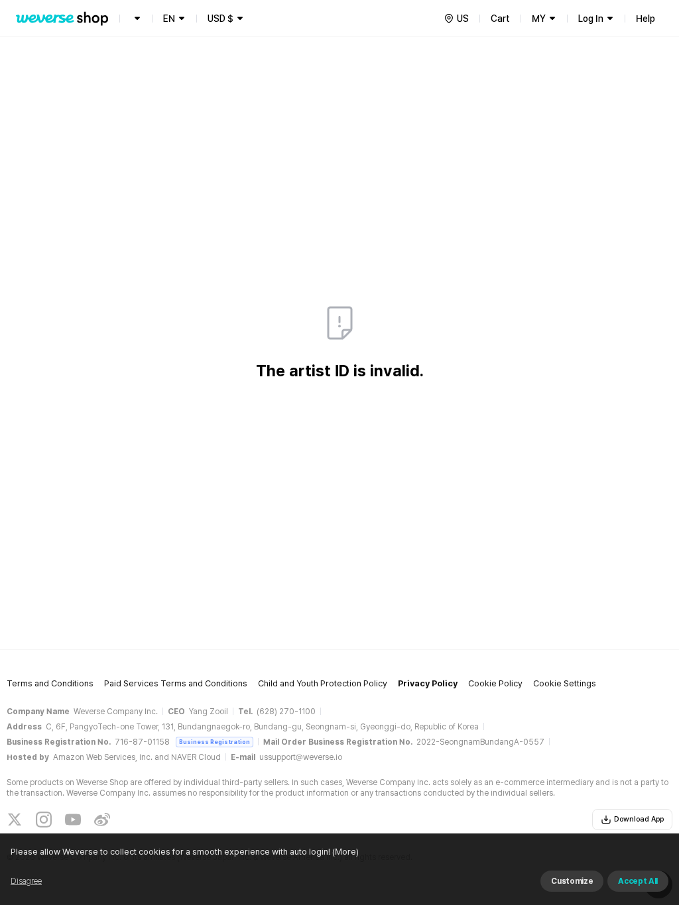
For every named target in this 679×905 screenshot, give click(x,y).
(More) (345, 852)
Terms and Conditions (50, 683)
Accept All (638, 881)
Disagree (26, 881)
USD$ (220, 18)
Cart (500, 18)
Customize (572, 881)
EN (169, 18)
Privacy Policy (428, 683)
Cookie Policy (495, 683)
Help (645, 18)
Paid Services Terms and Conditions (175, 683)
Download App (639, 819)
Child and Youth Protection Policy (322, 683)
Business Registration (214, 741)
